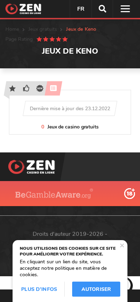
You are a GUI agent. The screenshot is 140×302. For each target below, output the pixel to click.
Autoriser (96, 289)
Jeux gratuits (42, 29)
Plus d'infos (39, 289)
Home (12, 29)
